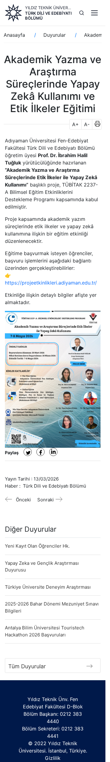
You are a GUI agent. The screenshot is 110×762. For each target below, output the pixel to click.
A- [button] (87, 124)
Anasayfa (14, 35)
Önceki (23, 500)
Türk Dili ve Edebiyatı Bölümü (48, 16)
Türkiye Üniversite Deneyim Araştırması (48, 587)
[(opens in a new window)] (28, 452)
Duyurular (54, 35)
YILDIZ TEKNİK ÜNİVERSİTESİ (48, 7)
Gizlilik (53, 758)
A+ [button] (75, 124)
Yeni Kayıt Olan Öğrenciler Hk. (37, 546)
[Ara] (81, 13)
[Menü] (94, 13)
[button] (95, 124)
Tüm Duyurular (27, 666)
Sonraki (45, 500)
